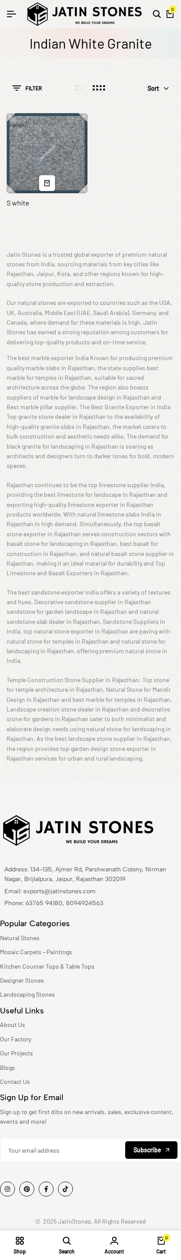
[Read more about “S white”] (47, 183)
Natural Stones (20, 937)
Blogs (7, 1067)
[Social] (7, 1189)
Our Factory (15, 1039)
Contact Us (15, 1081)
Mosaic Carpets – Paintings (36, 952)
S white (18, 202)
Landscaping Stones (27, 994)
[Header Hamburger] (11, 14)
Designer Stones (22, 980)
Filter (33, 88)
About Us (12, 1024)
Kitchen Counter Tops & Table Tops (47, 966)
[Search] (156, 14)
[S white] (47, 153)
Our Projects (16, 1053)
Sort (153, 88)
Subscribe (147, 1150)
